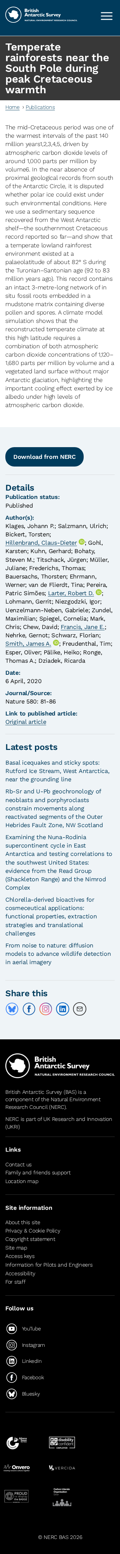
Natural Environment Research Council (53, 1103)
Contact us (18, 1164)
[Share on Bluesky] (12, 1009)
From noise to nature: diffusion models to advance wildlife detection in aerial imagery (58, 953)
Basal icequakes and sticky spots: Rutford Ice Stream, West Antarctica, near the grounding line (57, 771)
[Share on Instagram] (45, 1009)
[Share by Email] (79, 1009)
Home (12, 107)
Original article (25, 721)
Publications (40, 107)
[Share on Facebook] (29, 1009)
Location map (22, 1181)
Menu (107, 16)
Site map (16, 1248)
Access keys (20, 1256)
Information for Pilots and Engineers (49, 1265)
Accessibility (20, 1273)
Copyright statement (30, 1239)
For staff (15, 1282)
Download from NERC (44, 456)
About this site (22, 1222)
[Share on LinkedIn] (62, 1009)
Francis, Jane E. (82, 626)
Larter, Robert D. (71, 593)
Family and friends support (38, 1172)
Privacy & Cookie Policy (32, 1230)
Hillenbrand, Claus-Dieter (41, 542)
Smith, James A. (28, 643)
